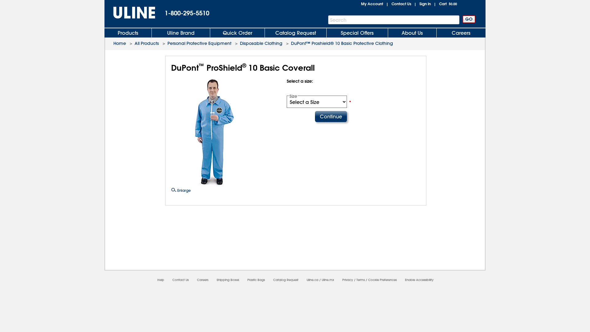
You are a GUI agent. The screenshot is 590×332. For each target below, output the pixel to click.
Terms (360, 280)
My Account (372, 3)
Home (119, 43)
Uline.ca (312, 280)
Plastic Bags (256, 280)
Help (160, 280)
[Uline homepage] (129, 13)
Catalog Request (295, 33)
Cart (448, 3)
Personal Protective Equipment (199, 43)
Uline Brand (181, 33)
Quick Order (237, 33)
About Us (412, 33)
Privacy (347, 280)
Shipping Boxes (228, 280)
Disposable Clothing (261, 43)
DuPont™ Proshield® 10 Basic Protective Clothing (342, 43)
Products (128, 33)
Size (293, 96)
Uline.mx (328, 280)
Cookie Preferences (382, 280)
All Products (147, 43)
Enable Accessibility (419, 280)
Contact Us (401, 3)
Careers (461, 33)
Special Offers (357, 33)
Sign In (425, 3)
